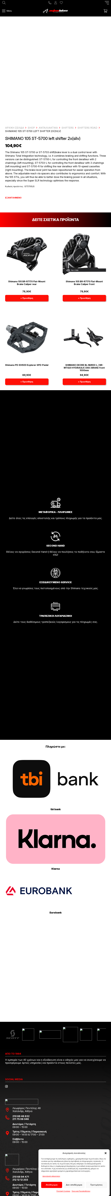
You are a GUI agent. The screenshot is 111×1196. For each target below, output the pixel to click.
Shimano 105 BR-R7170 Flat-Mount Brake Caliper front (84, 282)
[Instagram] (6, 1086)
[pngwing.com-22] (55, 839)
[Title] (49, 2)
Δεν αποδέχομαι (74, 1184)
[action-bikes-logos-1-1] (55, 11)
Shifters (68, 127)
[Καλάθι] (105, 10)
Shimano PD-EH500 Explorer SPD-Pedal (26, 365)
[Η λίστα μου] (61, 2)
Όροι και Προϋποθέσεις (81, 1191)
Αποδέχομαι (52, 1184)
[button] (105, 1153)
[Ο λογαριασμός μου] (55, 2)
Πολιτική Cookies (63, 1191)
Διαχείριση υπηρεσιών (51, 1176)
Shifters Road (87, 127)
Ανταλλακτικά (48, 127)
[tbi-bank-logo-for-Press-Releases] (55, 779)
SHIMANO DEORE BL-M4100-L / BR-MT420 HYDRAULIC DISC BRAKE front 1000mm (84, 368)
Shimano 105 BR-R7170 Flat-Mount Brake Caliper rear (26, 282)
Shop (31, 127)
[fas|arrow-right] (55, 526)
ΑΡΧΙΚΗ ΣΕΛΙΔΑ (14, 127)
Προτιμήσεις (96, 1184)
